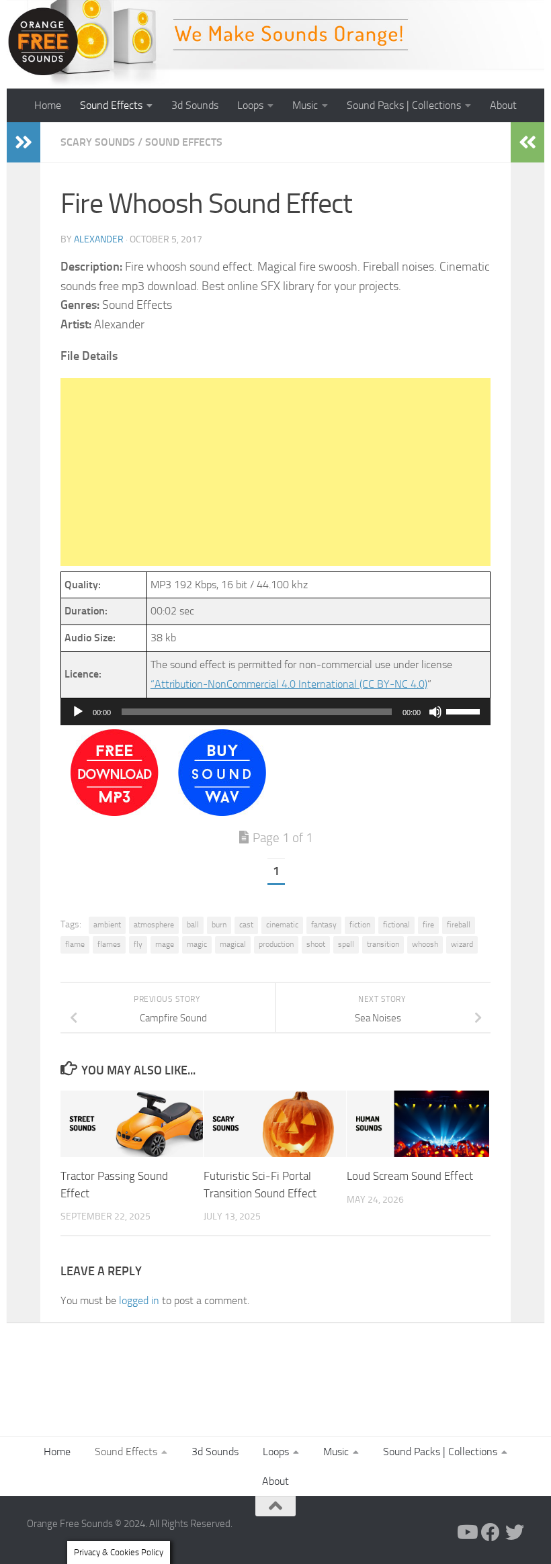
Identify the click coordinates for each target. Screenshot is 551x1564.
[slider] (465, 710)
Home (47, 105)
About (503, 105)
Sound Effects (111, 105)
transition (383, 944)
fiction (359, 924)
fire (428, 924)
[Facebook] (490, 1532)
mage (164, 944)
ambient (107, 924)
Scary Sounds (97, 142)
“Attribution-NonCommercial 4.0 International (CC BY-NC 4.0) (289, 684)
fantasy (324, 924)
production (276, 944)
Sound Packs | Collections (404, 105)
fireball (458, 924)
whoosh (425, 944)
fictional (396, 924)
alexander (99, 239)
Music (305, 105)
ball (193, 924)
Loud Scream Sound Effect (410, 1176)
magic (197, 944)
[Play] (78, 712)
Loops (250, 105)
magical (233, 944)
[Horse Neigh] (222, 812)
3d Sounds (194, 105)
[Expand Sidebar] (23, 142)
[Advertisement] (275, 472)
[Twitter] (514, 1532)
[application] (275, 711)
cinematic (282, 924)
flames (109, 944)
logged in (139, 1300)
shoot (315, 944)
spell (346, 944)
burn (219, 924)
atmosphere (154, 924)
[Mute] (435, 712)
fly (138, 944)
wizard (462, 944)
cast (246, 924)
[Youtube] (466, 1532)
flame (75, 944)
